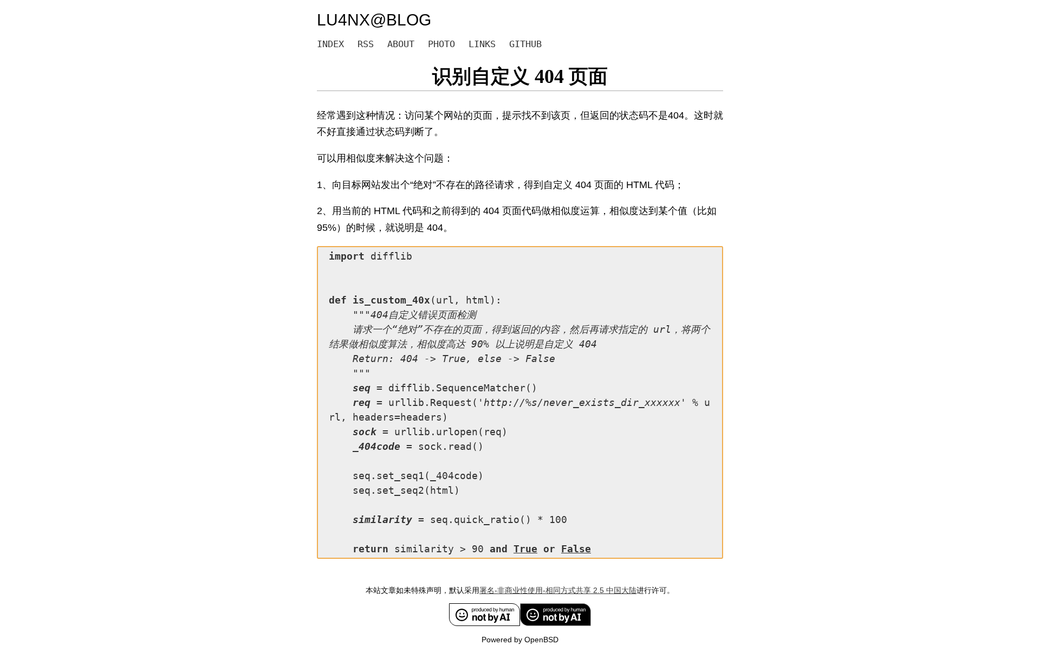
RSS (366, 43)
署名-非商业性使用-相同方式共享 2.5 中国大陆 (557, 590)
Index (330, 43)
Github (525, 43)
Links (482, 43)
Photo (441, 43)
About (400, 43)
